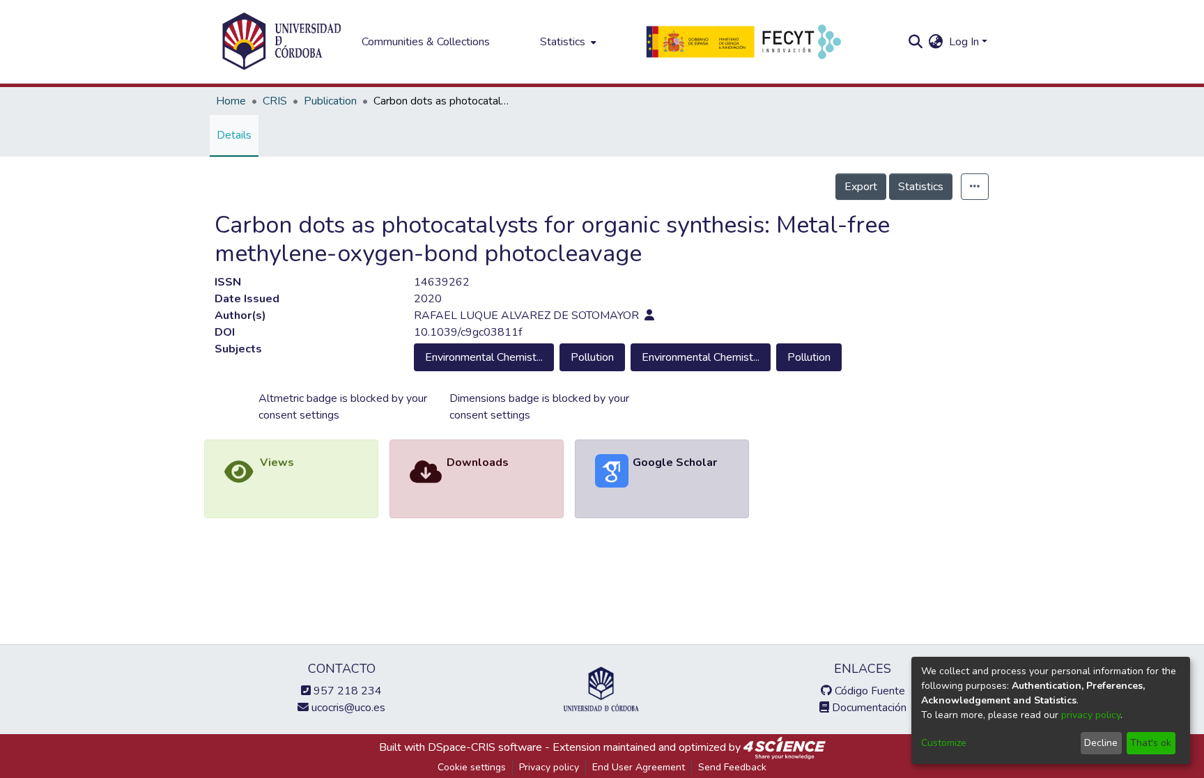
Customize (943, 742)
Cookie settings (472, 767)
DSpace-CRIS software (485, 747)
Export (860, 186)
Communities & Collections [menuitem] (426, 41)
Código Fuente (868, 691)
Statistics (920, 186)
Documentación (867, 707)
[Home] (281, 42)
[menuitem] (566, 42)
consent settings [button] (298, 415)
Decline (1101, 742)
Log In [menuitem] (964, 41)
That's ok (1150, 742)
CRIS (275, 101)
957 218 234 (346, 691)
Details (234, 135)
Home (231, 101)
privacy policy (1090, 715)
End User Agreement (638, 767)
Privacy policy (549, 767)
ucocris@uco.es (347, 707)
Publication (330, 101)
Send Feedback (732, 767)
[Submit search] (916, 41)
